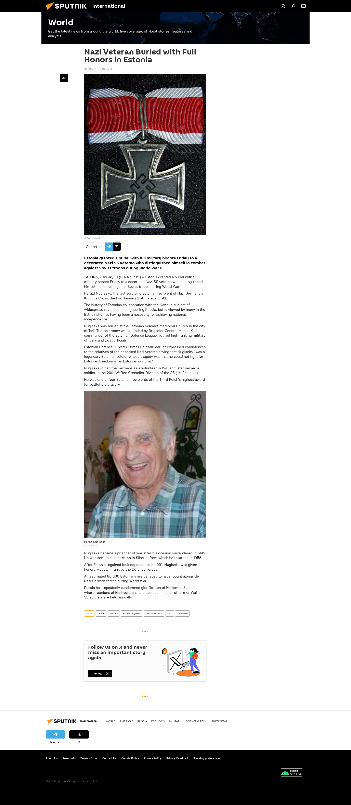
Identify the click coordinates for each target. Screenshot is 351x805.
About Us (52, 758)
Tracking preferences (207, 758)
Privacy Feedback (177, 758)
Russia (142, 721)
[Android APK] (291, 773)
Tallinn (101, 613)
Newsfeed (182, 613)
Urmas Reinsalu (153, 613)
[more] (64, 78)
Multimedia (219, 721)
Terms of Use (89, 758)
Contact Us (109, 758)
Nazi (169, 613)
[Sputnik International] (67, 11)
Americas (126, 721)
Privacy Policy (152, 758)
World (89, 613)
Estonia (113, 613)
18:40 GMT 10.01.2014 (98, 69)
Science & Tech (196, 721)
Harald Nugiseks (131, 613)
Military (175, 721)
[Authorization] (283, 6)
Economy (158, 721)
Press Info (69, 758)
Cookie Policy (130, 758)
